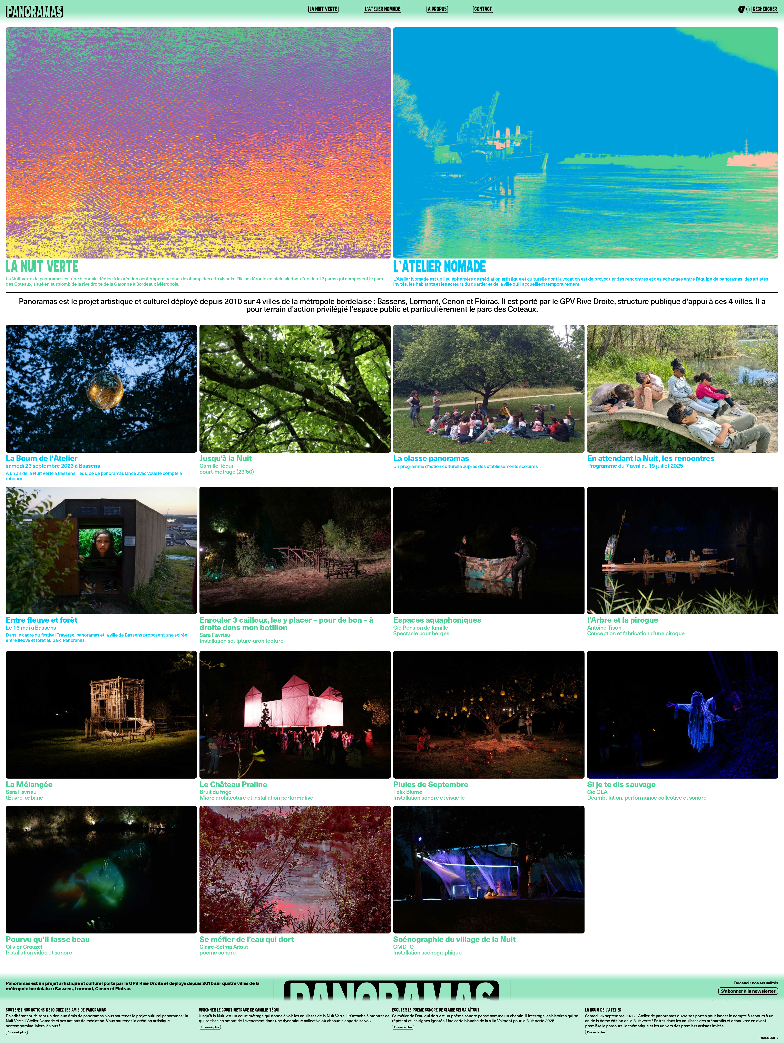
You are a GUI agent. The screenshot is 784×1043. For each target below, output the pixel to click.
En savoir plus (17, 1027)
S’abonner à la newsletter (748, 990)
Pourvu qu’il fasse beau (48, 939)
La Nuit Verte (323, 9)
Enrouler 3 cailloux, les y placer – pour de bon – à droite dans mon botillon (286, 623)
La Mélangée (29, 784)
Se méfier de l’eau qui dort (246, 939)
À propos (437, 9)
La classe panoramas (431, 458)
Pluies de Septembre (430, 784)
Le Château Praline (233, 784)
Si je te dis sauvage (621, 784)
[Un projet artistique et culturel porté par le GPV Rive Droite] (34, 12)
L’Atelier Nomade (382, 9)
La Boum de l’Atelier (42, 458)
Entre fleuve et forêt (41, 619)
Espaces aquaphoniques (437, 619)
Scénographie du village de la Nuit (454, 939)
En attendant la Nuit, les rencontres (651, 458)
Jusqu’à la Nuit (225, 458)
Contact (483, 9)
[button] (744, 9)
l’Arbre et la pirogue (622, 619)
